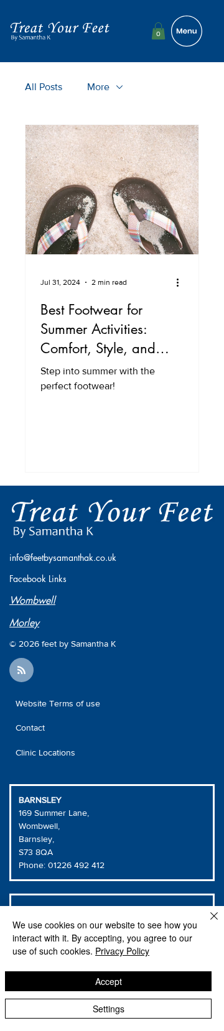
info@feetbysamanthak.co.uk (62, 557)
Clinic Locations (45, 752)
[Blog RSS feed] (21, 670)
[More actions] (181, 282)
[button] (158, 30)
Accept (108, 981)
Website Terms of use (58, 703)
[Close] (207, 923)
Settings (108, 1008)
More (98, 86)
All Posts (43, 86)
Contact (30, 728)
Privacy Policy (122, 951)
